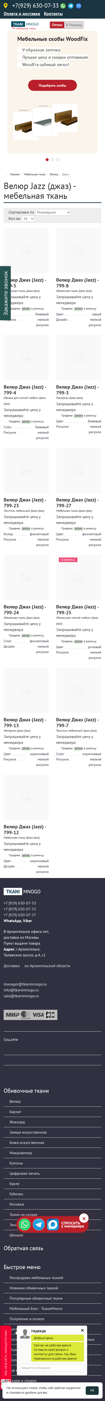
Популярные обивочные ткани (36, 1298)
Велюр (54, 174)
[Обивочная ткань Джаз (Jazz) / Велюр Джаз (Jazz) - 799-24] (26, 577)
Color (8, 427)
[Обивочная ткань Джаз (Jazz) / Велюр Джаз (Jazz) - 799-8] (78, 250)
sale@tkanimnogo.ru (21, 995)
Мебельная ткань (35, 174)
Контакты (53, 13)
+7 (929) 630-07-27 (20, 914)
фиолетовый (39, 534)
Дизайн (61, 319)
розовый (94, 647)
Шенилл (16, 1235)
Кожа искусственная (26, 1142)
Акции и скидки (23, 1380)
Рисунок (10, 432)
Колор (8, 534)
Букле (14, 1183)
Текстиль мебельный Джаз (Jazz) (24, 510)
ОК (92, 1390)
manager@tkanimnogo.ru (25, 984)
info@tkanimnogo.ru (21, 989)
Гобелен (16, 1193)
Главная (15, 174)
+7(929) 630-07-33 (35, 6)
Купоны (16, 1163)
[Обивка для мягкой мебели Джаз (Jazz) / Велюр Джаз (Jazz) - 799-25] (78, 577)
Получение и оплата (26, 1318)
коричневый (39, 754)
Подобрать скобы (52, 85)
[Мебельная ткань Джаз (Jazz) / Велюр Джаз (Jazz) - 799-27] (78, 470)
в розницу (74, 25)
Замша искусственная (28, 1132)
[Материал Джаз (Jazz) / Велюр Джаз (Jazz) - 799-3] (78, 357)
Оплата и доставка (22, 13)
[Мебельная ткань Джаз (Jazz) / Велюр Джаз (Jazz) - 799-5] (26, 250)
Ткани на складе (23, 1214)
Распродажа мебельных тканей (36, 1277)
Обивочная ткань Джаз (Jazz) (74, 291)
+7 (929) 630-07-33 (20, 903)
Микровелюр (20, 1152)
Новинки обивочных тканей (33, 1287)
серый (96, 314)
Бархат (15, 1111)
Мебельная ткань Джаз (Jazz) (22, 291)
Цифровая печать (24, 1173)
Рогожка (16, 1204)
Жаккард (17, 1121)
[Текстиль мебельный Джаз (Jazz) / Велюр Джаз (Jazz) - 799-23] (26, 470)
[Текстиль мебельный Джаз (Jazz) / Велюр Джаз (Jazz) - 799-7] (78, 690)
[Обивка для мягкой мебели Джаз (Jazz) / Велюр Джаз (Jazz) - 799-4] (26, 357)
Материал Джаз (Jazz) (69, 398)
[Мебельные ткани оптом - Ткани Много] (52, 891)
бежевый (42, 314)
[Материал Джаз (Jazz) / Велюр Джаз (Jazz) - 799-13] (26, 690)
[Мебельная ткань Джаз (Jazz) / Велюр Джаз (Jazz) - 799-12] (26, 797)
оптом (57, 25)
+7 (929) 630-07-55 (20, 908)
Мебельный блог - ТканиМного (36, 1308)
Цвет (59, 314)
